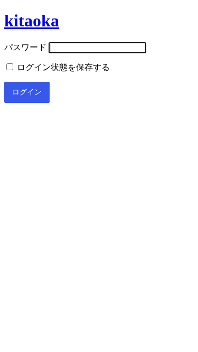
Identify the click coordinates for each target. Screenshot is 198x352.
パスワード (25, 47)
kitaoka (31, 20)
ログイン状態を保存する (62, 67)
